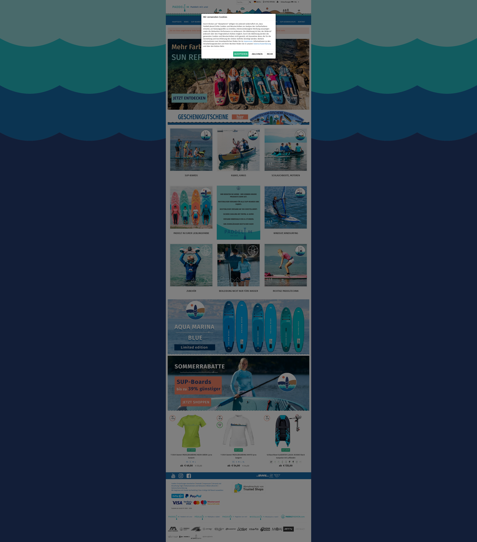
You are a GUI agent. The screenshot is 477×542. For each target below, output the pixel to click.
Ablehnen (257, 54)
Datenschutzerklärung (262, 44)
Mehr (270, 54)
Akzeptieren (240, 54)
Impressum (248, 41)
